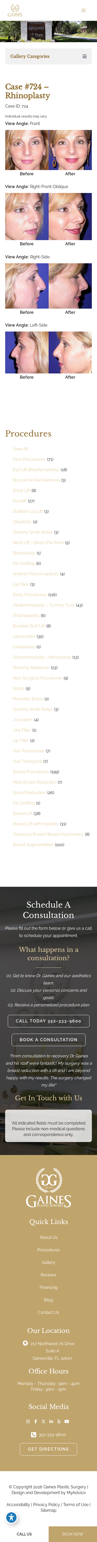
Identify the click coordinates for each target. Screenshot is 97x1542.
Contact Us (48, 1312)
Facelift (19, 500)
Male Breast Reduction (34, 782)
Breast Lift (22, 813)
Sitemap (48, 1510)
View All (20, 448)
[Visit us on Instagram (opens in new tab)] (28, 1421)
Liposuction (24, 636)
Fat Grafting (24, 563)
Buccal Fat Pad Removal (36, 480)
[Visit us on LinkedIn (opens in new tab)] (51, 1421)
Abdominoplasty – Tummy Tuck (43, 605)
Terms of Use (75, 1504)
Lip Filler (21, 584)
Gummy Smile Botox (33, 532)
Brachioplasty (26, 615)
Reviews (48, 1274)
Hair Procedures (28, 750)
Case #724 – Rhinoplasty (27, 91)
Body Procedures (30, 594)
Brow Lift (21, 490)
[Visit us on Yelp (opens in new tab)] (59, 1421)
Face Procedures (29, 459)
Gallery (48, 1262)
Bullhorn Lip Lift (28, 511)
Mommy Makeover (31, 667)
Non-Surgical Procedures (37, 678)
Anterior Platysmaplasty (36, 573)
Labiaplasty (24, 646)
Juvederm (23, 719)
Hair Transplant (27, 761)
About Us (49, 1237)
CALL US (24, 1534)
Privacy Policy (46, 1504)
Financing (49, 1287)
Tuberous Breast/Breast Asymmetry (48, 834)
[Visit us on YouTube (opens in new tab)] (66, 1421)
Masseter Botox (28, 698)
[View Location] (27, 1343)
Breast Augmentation (33, 844)
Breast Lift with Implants (35, 823)
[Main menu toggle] (83, 10)
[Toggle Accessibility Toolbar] (11, 1517)
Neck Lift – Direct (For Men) (38, 542)
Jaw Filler (22, 730)
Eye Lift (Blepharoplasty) (36, 469)
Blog (48, 1299)
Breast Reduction (29, 792)
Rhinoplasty (24, 553)
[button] (48, 1021)
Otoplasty (22, 521)
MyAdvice (76, 1492)
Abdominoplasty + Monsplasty (42, 657)
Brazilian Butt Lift (29, 625)
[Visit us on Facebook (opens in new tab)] (35, 1421)
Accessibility (18, 1504)
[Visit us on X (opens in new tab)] (43, 1421)
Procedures (48, 1249)
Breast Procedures (31, 771)
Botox (18, 688)
